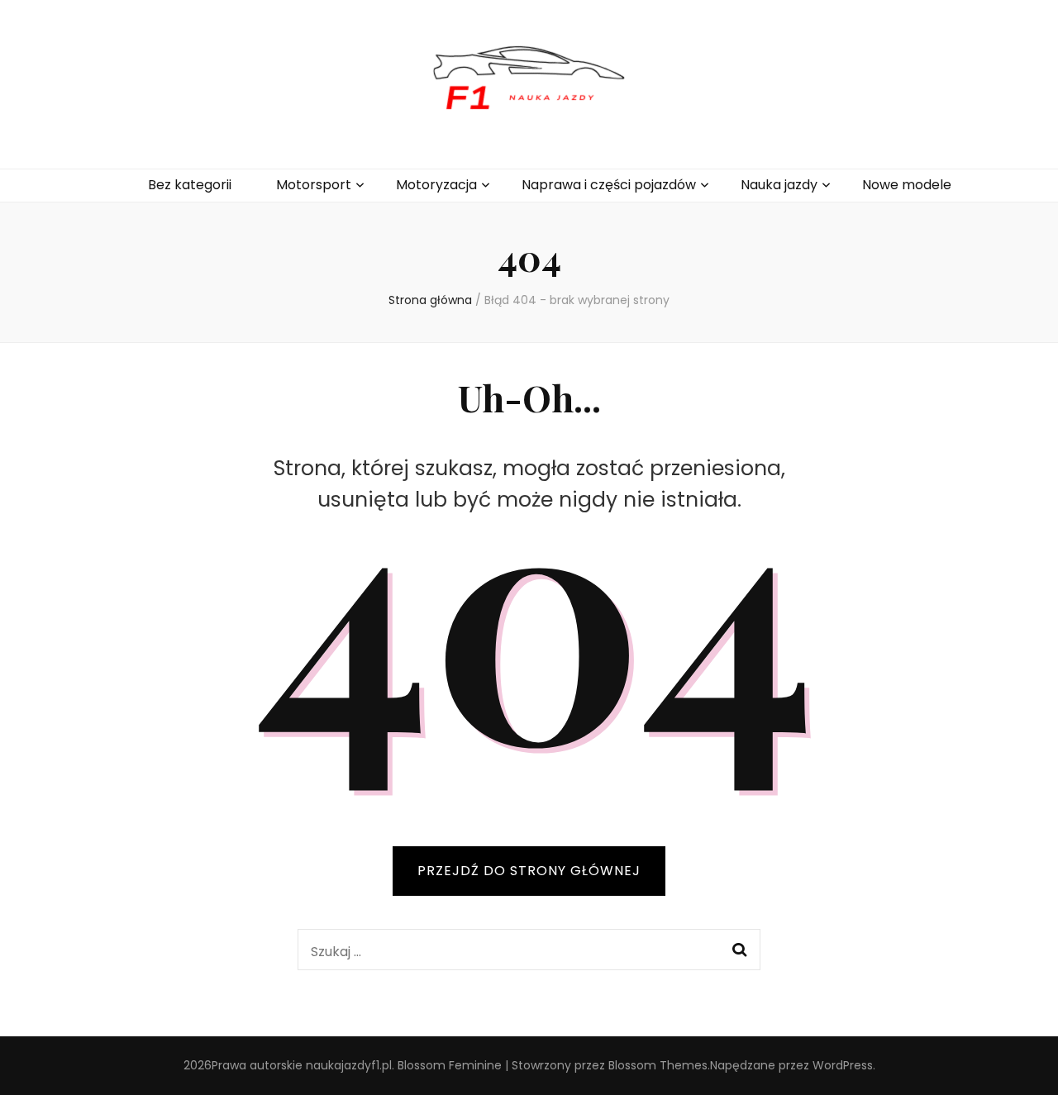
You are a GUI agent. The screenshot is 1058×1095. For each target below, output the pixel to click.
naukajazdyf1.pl (349, 1065)
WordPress (843, 1065)
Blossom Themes (658, 1065)
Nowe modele (906, 184)
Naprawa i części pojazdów (609, 184)
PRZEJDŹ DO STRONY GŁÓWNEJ (529, 870)
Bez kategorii (189, 184)
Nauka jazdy (779, 184)
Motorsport (313, 184)
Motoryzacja (436, 184)
